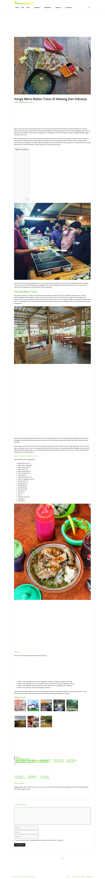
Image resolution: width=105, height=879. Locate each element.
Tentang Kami (89, 876)
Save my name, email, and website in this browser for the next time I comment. (39, 840)
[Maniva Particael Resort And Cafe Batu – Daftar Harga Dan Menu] (59, 707)
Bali (23, 7)
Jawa (27, 7)
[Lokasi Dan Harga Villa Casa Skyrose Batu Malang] (20, 707)
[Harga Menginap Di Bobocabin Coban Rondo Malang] (72, 707)
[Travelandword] (24, 2)
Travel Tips (68, 7)
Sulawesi (58, 7)
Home (17, 7)
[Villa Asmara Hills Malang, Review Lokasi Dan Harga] (46, 707)
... (14, 793)
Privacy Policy (75, 876)
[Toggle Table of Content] (26, 199)
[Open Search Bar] (89, 7)
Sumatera (37, 7)
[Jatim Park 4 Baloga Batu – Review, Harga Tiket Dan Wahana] (33, 707)
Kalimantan (47, 7)
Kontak (82, 876)
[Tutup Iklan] (62, 859)
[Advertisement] (52, 21)
